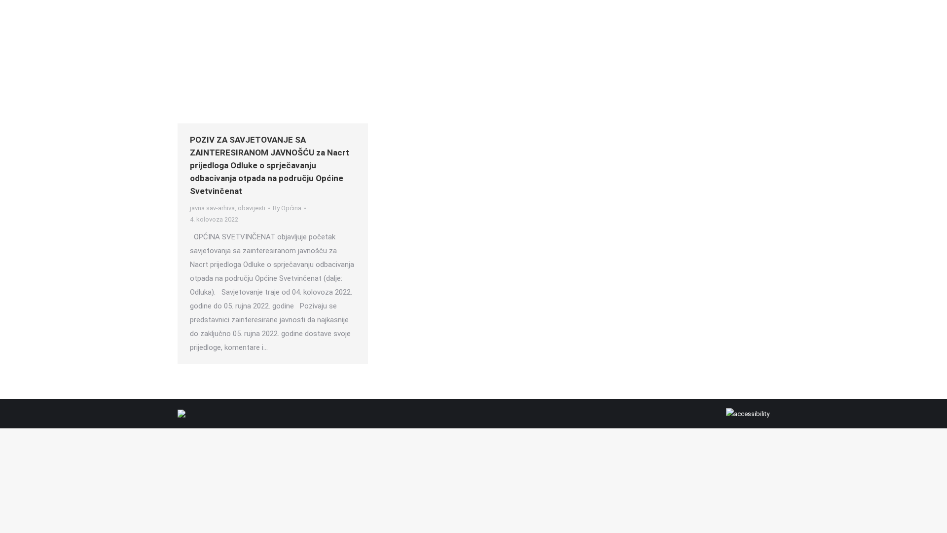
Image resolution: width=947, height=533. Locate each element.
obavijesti (251, 208)
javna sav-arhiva (212, 208)
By (287, 208)
